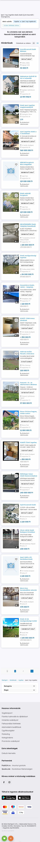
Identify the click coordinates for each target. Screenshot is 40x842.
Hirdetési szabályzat (10, 720)
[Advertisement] (20, 656)
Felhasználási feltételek (11, 724)
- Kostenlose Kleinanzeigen (17, 769)
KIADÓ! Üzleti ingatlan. (28, 442)
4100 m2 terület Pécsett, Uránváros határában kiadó (27, 353)
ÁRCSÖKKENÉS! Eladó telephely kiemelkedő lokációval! (28, 226)
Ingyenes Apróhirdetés (11, 828)
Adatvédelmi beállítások (11, 727)
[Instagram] (9, 782)
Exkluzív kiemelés (9, 753)
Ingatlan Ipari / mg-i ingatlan (24, 21)
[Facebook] (4, 782)
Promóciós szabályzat (11, 741)
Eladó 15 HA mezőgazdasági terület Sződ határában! (28, 621)
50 (38, 43)
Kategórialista (7, 738)
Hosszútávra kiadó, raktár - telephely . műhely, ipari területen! (28, 287)
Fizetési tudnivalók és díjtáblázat (15, 716)
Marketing (6, 734)
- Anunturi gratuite (14, 765)
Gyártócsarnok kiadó (28, 505)
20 (34, 43)
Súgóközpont (7, 713)
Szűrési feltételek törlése (11, 25)
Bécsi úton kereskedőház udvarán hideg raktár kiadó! (28, 590)
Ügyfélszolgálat (8, 730)
